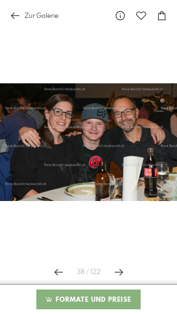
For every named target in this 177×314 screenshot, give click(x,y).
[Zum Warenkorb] (162, 15)
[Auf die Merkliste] (141, 15)
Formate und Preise (92, 300)
